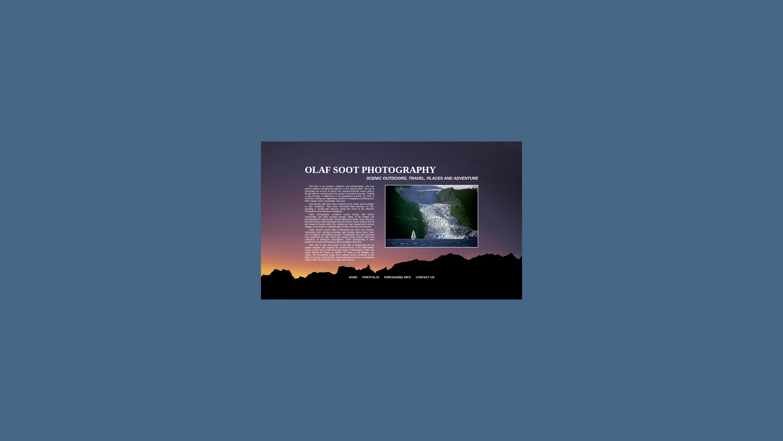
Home (353, 277)
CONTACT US (425, 277)
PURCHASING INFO (397, 277)
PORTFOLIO (370, 277)
